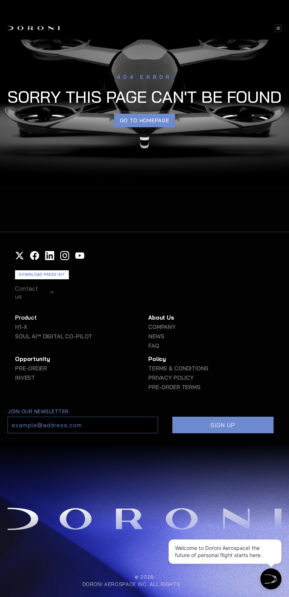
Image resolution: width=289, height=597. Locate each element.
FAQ (153, 345)
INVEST (25, 377)
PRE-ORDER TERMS (174, 387)
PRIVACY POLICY (171, 377)
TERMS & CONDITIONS (178, 368)
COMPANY (162, 326)
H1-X (21, 326)
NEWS (156, 336)
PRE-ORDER (31, 368)
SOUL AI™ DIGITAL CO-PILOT (53, 336)
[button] (19, 255)
